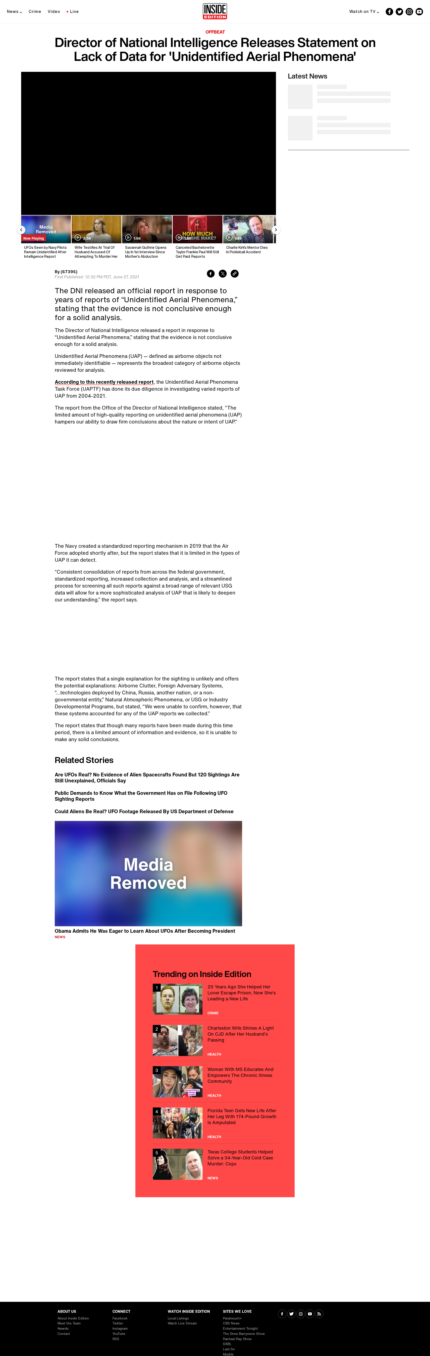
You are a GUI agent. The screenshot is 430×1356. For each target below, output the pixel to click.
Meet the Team (69, 1323)
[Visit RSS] (319, 1314)
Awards (63, 1328)
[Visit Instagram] (300, 1314)
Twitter (117, 1323)
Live (74, 11)
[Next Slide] (276, 230)
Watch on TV (362, 11)
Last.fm (229, 1349)
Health (214, 1054)
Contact (63, 1333)
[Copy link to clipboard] (234, 274)
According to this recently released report (104, 381)
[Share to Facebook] (210, 274)
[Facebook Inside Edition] (389, 11)
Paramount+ (232, 1318)
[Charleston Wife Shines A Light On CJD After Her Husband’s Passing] (215, 1040)
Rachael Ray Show (237, 1339)
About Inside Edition (73, 1318)
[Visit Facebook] (282, 1314)
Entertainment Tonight (240, 1328)
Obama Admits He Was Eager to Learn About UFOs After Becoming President (145, 930)
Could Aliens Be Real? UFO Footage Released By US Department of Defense (144, 811)
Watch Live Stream (182, 1323)
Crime (35, 11)
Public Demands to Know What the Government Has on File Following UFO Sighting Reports (141, 796)
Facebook (119, 1318)
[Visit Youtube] (310, 1314)
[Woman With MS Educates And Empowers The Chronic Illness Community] (215, 1081)
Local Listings (178, 1318)
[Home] (215, 11)
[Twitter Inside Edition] (399, 11)
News (13, 11)
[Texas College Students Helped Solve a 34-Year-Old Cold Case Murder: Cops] (215, 1164)
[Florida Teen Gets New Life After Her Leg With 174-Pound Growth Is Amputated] (215, 1123)
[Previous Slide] (21, 230)
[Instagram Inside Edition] (409, 11)
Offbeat (215, 32)
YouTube (118, 1333)
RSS (115, 1339)
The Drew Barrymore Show (244, 1333)
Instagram (120, 1328)
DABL (227, 1344)
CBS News (231, 1323)
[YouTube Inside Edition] (419, 11)
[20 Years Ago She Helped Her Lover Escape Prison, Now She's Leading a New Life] (215, 999)
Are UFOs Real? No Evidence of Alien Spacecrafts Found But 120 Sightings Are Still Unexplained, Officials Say (147, 778)
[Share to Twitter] (222, 274)
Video (54, 11)
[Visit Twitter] (291, 1314)
